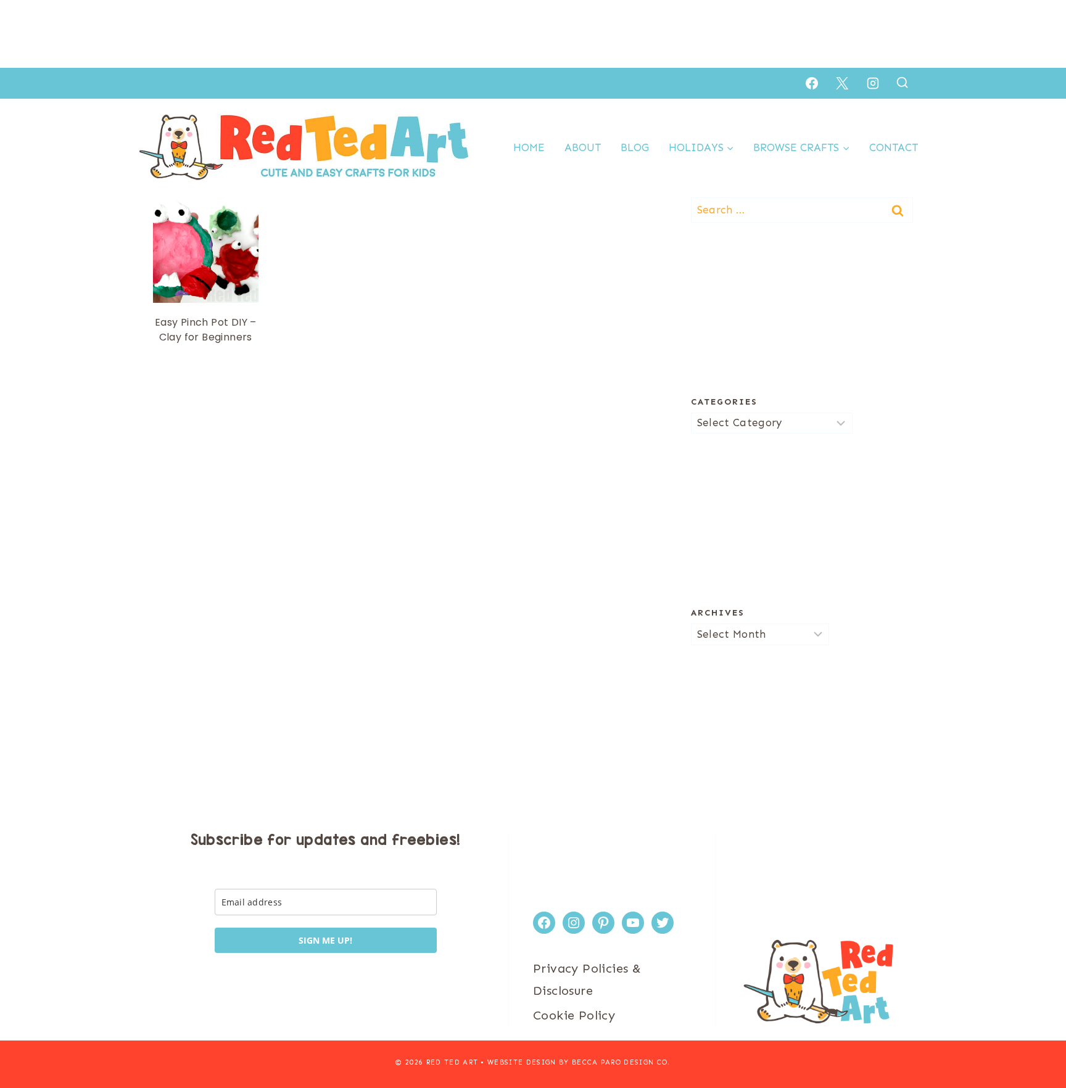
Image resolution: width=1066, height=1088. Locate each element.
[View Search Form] (902, 83)
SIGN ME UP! (325, 940)
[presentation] (205, 250)
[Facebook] (812, 83)
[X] (842, 83)
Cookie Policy (574, 1015)
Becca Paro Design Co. (621, 1062)
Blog (635, 147)
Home (529, 147)
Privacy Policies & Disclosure (587, 979)
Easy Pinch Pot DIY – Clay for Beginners (206, 329)
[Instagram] (873, 83)
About (582, 147)
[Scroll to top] (1035, 1038)
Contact (893, 147)
